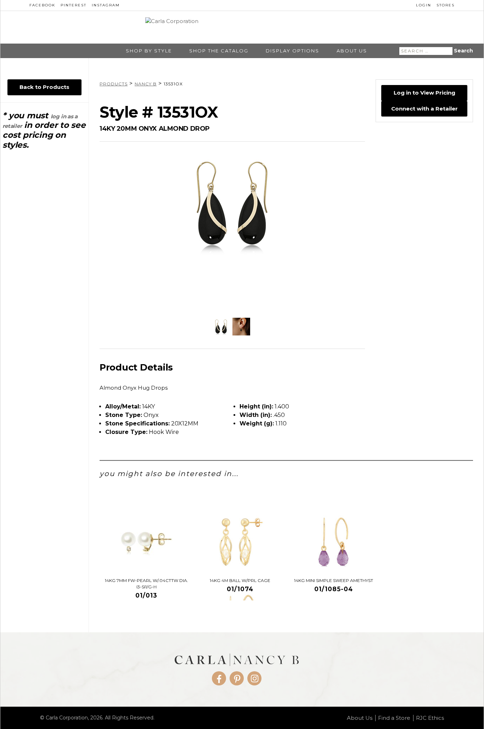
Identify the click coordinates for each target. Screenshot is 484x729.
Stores (446, 5)
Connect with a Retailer (424, 108)
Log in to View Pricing (424, 92)
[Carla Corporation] (242, 27)
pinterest (73, 5)
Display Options (292, 51)
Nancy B (146, 83)
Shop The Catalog (218, 51)
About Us (352, 51)
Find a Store (394, 718)
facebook (42, 5)
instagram (106, 5)
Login (423, 5)
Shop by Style (149, 51)
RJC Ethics (430, 718)
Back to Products (44, 87)
